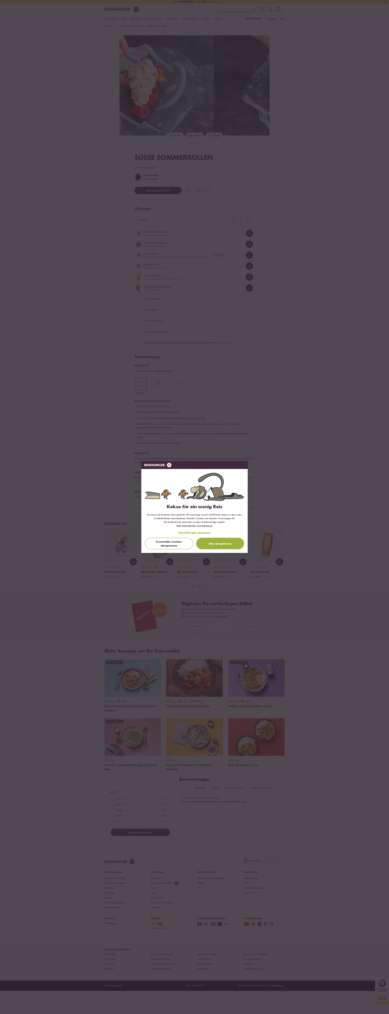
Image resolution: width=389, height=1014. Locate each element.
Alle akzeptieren (220, 543)
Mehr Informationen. (186, 526)
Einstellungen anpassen (195, 532)
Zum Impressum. (205, 526)
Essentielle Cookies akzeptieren (169, 543)
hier (214, 522)
